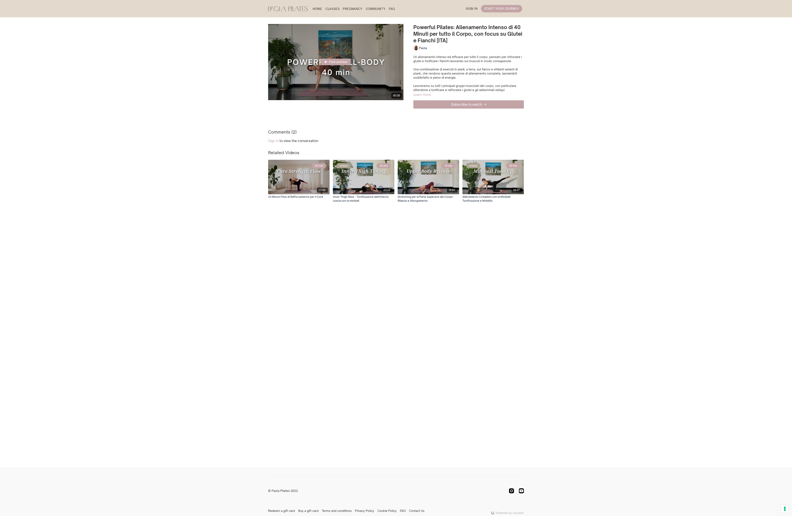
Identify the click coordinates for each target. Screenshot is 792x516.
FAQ (392, 9)
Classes (332, 9)
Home (317, 9)
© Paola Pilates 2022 (283, 490)
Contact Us (416, 510)
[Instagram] (511, 490)
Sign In (472, 8)
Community (375, 9)
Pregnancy (352, 9)
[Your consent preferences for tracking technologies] (785, 509)
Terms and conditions (337, 510)
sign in (273, 141)
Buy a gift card (308, 510)
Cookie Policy (387, 510)
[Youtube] (521, 490)
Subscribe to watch (466, 104)
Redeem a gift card (281, 510)
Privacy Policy (364, 510)
